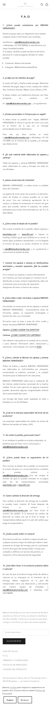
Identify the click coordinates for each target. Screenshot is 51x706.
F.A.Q (5, 655)
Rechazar (25, 700)
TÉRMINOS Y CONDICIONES (15, 660)
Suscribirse (14, 641)
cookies (13, 687)
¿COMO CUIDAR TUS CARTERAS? (26, 335)
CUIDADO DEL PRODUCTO (15, 669)
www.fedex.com (9, 234)
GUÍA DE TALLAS (10, 651)
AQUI (39, 346)
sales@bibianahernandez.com (27, 42)
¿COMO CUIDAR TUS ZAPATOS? (25, 329)
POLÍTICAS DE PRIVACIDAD (15, 664)
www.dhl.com (27, 234)
